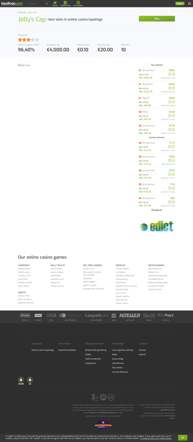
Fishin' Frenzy (122, 268)
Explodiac (23, 279)
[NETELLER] (129, 315)
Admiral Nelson (26, 302)
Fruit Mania (23, 286)
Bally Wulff (58, 265)
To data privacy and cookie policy (155, 438)
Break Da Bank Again (158, 282)
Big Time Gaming (92, 265)
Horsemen (56, 275)
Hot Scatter (24, 296)
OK (182, 437)
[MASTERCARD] (70, 315)
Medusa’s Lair (57, 279)
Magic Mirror (122, 296)
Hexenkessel (122, 279)
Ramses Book (24, 268)
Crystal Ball (24, 272)
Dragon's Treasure (125, 275)
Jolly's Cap (121, 293)
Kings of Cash (155, 289)
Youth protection (93, 358)
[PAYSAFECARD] (96, 315)
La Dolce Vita (24, 275)
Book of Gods (89, 285)
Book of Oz (153, 272)
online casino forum (170, 416)
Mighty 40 (55, 282)
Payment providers (67, 350)
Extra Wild (121, 282)
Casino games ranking (122, 350)
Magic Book (56, 268)
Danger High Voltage (93, 288)
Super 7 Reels (122, 303)
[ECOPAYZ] (166, 315)
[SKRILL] (149, 315)
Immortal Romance (157, 275)
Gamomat (24, 265)
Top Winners (118, 363)
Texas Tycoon (57, 286)
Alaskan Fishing (156, 286)
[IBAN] (114, 315)
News (114, 354)
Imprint (142, 354)
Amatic (22, 292)
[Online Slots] (157, 227)
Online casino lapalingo (43, 350)
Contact (142, 350)
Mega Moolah (155, 268)
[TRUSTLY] (25, 315)
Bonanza (87, 278)
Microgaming (156, 265)
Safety (88, 354)
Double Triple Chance (126, 286)
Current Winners (120, 372)
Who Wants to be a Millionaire (92, 273)
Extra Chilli (89, 268)
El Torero (120, 272)
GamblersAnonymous (108, 412)
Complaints (90, 363)
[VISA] (51, 315)
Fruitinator (121, 300)
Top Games (117, 367)
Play (157, 18)
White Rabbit (89, 282)
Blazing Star (122, 289)
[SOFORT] (38, 315)
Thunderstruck (155, 279)
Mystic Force (57, 272)
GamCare (93, 412)
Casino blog (117, 358)
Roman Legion (25, 282)
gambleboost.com (168, 410)
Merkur (120, 265)
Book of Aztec (25, 299)
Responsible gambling (95, 350)
